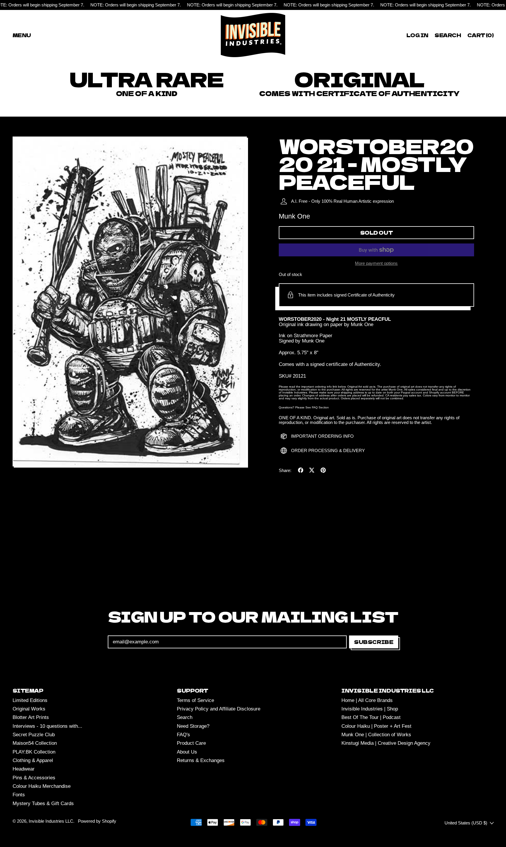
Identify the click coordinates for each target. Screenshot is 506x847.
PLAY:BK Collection (34, 752)
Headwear (24, 769)
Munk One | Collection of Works (376, 734)
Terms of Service (195, 700)
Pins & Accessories (34, 777)
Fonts (19, 794)
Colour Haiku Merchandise (42, 786)
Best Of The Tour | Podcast (371, 717)
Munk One (294, 216)
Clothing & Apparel (33, 760)
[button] (448, 35)
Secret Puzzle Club (34, 734)
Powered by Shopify (97, 821)
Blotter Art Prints (31, 717)
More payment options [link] (376, 263)
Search (184, 717)
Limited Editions (30, 700)
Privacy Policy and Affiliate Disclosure (218, 709)
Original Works (29, 709)
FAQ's (183, 734)
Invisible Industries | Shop (369, 709)
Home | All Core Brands (367, 700)
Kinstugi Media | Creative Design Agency (385, 743)
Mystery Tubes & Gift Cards (43, 803)
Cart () (480, 36)
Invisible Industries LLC (51, 821)
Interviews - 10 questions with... (47, 726)
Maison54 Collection (35, 743)
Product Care (191, 743)
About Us (187, 752)
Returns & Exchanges (201, 760)
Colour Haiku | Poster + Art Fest (376, 726)
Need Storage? (193, 726)
